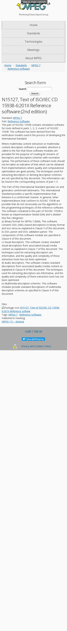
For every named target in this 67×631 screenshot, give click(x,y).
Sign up (38, 331)
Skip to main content (34, 1)
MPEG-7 (35, 65)
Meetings (33, 50)
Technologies (33, 41)
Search (22, 89)
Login (28, 331)
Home (33, 25)
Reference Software (19, 68)
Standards (33, 33)
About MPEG (33, 58)
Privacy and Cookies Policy (36, 346)
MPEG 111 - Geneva (13, 321)
